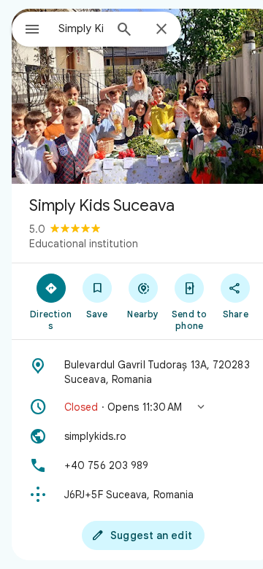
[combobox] (81, 28)
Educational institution (83, 243)
